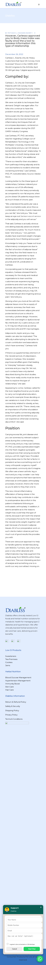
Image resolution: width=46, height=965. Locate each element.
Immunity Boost (12, 684)
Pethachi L (13, 33)
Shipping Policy (12, 710)
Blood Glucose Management (18, 677)
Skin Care (9, 687)
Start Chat (31, 949)
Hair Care (9, 690)
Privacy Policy (11, 715)
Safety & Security (12, 706)
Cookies (8, 662)
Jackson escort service (31, 216)
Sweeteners (10, 656)
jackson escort (25, 33)
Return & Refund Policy (15, 702)
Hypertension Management (17, 680)
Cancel (14, 949)
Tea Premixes (11, 659)
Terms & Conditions (13, 719)
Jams (7, 665)
